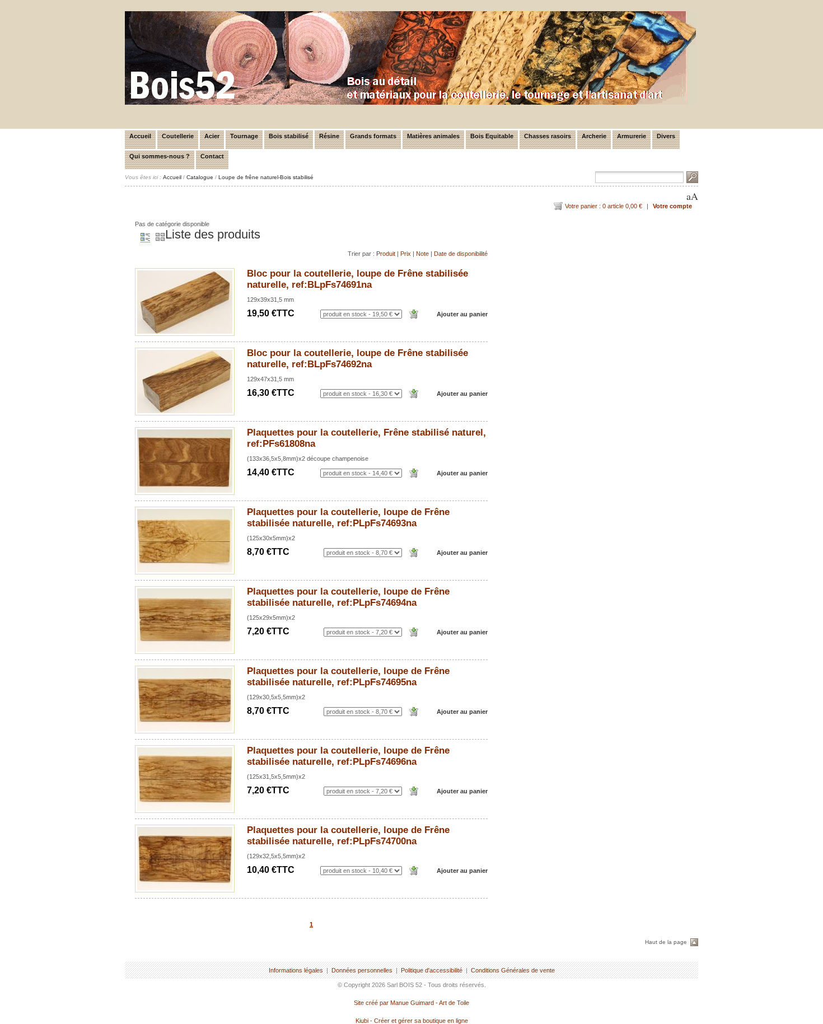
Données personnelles (361, 970)
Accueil (140, 136)
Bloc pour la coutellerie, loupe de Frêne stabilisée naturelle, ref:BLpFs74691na (357, 279)
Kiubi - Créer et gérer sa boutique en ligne (412, 1020)
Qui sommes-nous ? (159, 156)
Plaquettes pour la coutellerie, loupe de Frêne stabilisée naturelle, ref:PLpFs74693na (348, 518)
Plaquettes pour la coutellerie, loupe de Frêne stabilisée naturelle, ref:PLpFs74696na (348, 756)
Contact (212, 156)
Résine (329, 136)
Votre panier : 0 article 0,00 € (603, 206)
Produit (385, 253)
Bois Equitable (491, 136)
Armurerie (631, 136)
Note (422, 253)
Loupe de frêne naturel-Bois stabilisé (266, 177)
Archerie (594, 136)
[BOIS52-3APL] (410, 102)
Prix (405, 253)
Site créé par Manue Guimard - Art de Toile (411, 1002)
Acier (211, 136)
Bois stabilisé (288, 136)
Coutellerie (178, 136)
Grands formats (373, 136)
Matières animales (433, 136)
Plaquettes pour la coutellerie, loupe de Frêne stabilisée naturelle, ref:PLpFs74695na (348, 677)
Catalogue (199, 177)
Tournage (244, 136)
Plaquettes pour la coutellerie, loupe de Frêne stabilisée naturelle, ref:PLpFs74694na (348, 597)
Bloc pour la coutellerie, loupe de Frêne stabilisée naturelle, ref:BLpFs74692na (357, 359)
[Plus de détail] (185, 302)
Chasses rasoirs (547, 136)
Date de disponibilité (461, 253)
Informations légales (296, 970)
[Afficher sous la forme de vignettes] (157, 237)
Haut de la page (666, 942)
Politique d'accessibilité (431, 970)
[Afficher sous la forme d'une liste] (142, 237)
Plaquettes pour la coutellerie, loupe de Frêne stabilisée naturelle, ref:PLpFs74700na (348, 836)
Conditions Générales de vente (513, 970)
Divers (666, 136)
